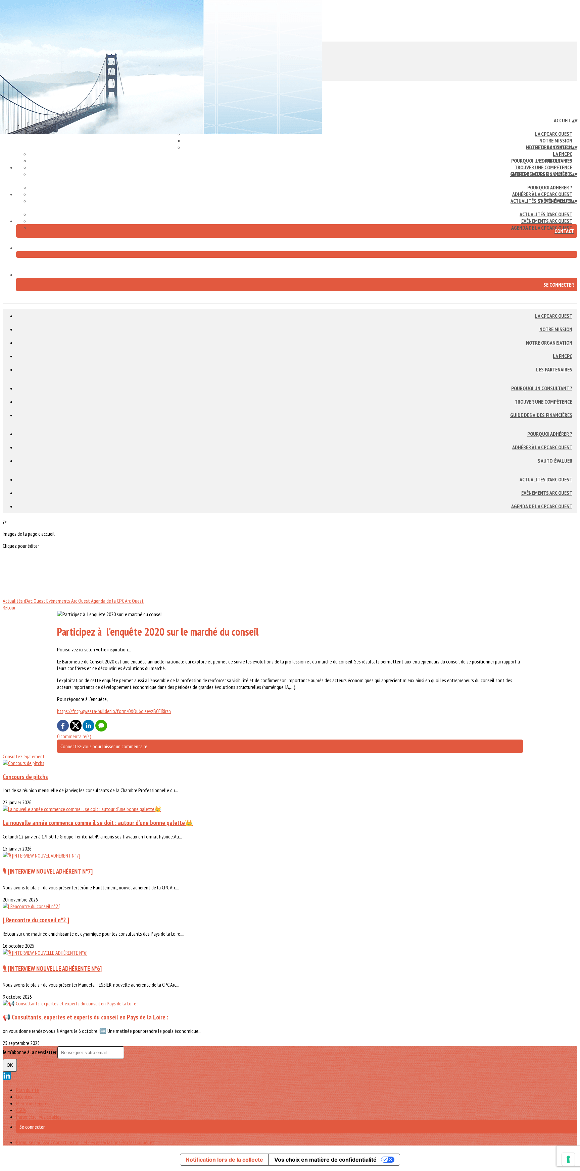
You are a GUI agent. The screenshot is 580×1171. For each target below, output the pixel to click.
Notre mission (555, 140)
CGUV (21, 1110)
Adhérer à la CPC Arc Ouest (542, 194)
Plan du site (27, 1090)
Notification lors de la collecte (224, 1159)
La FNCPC (562, 154)
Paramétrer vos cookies (38, 1116)
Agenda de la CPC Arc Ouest (541, 227)
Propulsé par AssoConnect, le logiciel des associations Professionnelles (85, 1142)
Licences (24, 1096)
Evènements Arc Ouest (546, 221)
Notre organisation (549, 342)
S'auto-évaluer (555, 460)
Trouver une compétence (543, 167)
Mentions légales (32, 1103)
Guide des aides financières (541, 415)
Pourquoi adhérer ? (549, 187)
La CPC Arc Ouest (553, 133)
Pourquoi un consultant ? (541, 160)
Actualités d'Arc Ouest (546, 214)
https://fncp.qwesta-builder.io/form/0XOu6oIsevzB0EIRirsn (114, 711)
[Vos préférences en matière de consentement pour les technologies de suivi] (568, 1159)
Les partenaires (554, 369)
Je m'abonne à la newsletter (30, 1052)
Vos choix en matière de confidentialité (325, 1159)
